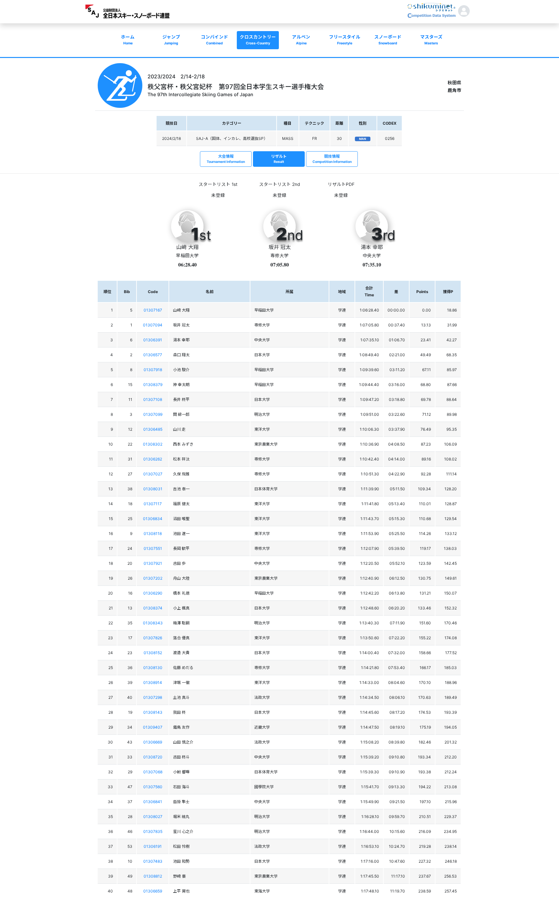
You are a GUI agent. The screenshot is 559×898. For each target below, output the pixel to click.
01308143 (152, 712)
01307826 (152, 637)
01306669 (152, 742)
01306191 (153, 846)
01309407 (152, 727)
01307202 (152, 578)
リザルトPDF (341, 184)
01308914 (152, 682)
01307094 (152, 325)
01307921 (153, 563)
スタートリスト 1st (218, 184)
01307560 (152, 786)
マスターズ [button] (431, 39)
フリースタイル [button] (344, 39)
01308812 (153, 876)
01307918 (153, 369)
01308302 (152, 444)
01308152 (153, 652)
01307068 (152, 771)
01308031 (152, 488)
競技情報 (332, 159)
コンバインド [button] (214, 39)
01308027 (152, 816)
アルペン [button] (301, 39)
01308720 (152, 757)
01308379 (152, 384)
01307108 (152, 399)
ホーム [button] (128, 39)
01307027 (152, 474)
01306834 (152, 518)
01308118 (153, 533)
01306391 (152, 339)
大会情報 (226, 159)
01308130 (152, 667)
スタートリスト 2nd (279, 184)
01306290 (152, 593)
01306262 (152, 459)
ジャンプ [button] (171, 39)
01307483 (152, 861)
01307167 (153, 310)
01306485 (152, 429)
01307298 (152, 697)
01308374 (152, 608)
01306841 (152, 801)
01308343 (153, 622)
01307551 (153, 548)
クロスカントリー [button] (258, 39)
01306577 (152, 354)
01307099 (152, 414)
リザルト (279, 159)
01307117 (153, 503)
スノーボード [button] (387, 39)
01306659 (152, 891)
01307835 (152, 831)
